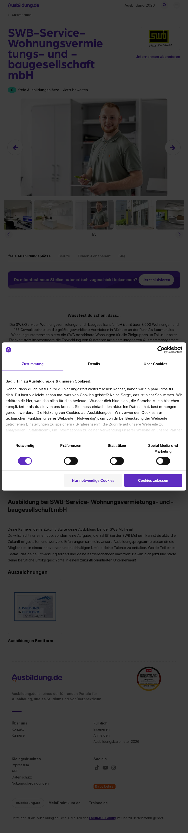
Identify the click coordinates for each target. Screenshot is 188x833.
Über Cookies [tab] (155, 364)
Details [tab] (94, 364)
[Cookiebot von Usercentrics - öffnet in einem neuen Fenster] (161, 349)
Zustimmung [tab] (33, 364)
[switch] (71, 461)
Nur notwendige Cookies (93, 480)
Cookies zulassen (153, 480)
